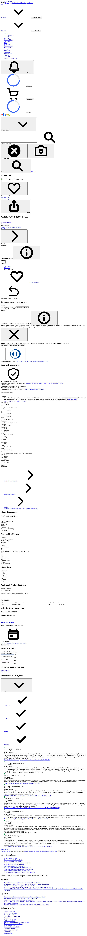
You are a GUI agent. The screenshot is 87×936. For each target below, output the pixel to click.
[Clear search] (14, 151)
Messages (6, 55)
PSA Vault (7, 56)
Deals (16, 3)
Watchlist (6, 38)
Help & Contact (28, 3)
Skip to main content (6, 1)
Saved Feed (7, 44)
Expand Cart (30, 99)
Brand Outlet (21, 3)
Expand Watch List (36, 17)
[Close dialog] (14, 334)
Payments (6, 49)
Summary (6, 33)
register (12, 3)
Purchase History (8, 40)
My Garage (7, 50)
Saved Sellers (7, 47)
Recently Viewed (8, 35)
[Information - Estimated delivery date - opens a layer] (44, 318)
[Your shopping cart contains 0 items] (13, 99)
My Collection (8, 53)
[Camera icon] (41, 151)
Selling (6, 43)
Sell (2, 4)
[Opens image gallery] (1, 181)
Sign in (7, 3)
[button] (16, 166)
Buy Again (7, 41)
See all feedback (5, 849)
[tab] (43, 384)
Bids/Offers (7, 37)
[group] (43, 179)
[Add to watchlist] (14, 188)
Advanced (34, 172)
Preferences (7, 52)
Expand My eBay (36, 30)
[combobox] (19, 143)
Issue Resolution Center (10, 58)
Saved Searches (8, 46)
